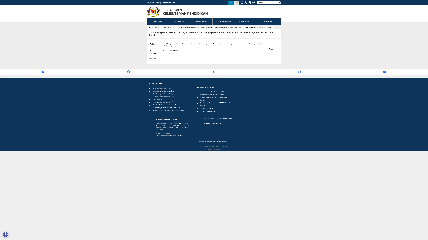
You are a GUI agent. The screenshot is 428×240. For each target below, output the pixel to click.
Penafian (202, 142)
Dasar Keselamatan (222, 142)
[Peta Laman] (242, 3)
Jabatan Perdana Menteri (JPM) (164, 91)
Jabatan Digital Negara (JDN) (163, 94)
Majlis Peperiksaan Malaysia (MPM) (212, 95)
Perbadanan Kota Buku (208, 111)
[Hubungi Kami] (246, 3)
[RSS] (43, 72)
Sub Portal (246, 21)
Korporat (180, 21)
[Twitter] (214, 72)
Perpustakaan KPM (206, 108)
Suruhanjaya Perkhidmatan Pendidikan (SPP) (168, 110)
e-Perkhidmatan (224, 21)
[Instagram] (299, 72)
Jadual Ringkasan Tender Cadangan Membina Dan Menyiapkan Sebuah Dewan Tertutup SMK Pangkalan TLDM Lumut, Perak (226, 27)
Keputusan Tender (170, 27)
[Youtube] (384, 72)
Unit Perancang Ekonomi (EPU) (163, 97)
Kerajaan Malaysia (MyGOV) (162, 88)
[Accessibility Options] (5, 234)
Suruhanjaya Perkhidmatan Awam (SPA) (166, 108)
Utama (159, 21)
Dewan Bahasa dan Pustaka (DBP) (212, 92)
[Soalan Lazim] (250, 3)
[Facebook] (128, 72)
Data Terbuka (157, 99)
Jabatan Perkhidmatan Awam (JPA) (165, 105)
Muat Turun (271, 48)
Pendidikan (202, 21)
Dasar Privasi (210, 142)
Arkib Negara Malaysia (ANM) (163, 102)
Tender (157, 27)
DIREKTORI (267, 21)
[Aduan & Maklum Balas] (254, 3)
